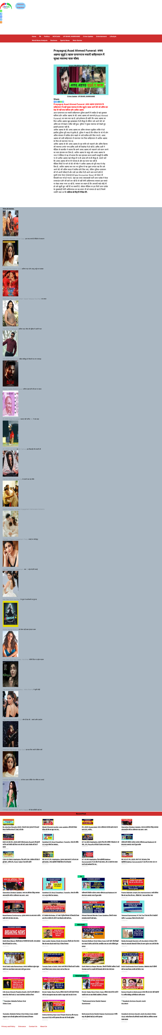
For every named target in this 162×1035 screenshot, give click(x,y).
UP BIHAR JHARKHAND (86, 96)
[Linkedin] (59, 102)
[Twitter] (57, 102)
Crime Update (72, 96)
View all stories (8, 209)
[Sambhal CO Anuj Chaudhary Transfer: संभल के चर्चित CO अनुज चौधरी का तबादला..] (48, 837)
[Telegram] (63, 102)
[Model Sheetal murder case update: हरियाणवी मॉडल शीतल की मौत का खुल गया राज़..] (48, 822)
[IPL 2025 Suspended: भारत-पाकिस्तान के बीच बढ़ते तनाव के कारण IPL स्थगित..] (87, 822)
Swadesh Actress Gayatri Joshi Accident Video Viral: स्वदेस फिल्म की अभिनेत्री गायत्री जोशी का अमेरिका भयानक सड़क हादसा (139, 1016)
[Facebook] (55, 102)
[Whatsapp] (61, 102)
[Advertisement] (81, 22)
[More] (1, 22)
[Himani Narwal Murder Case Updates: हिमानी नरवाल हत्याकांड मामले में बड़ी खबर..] (93, 907)
